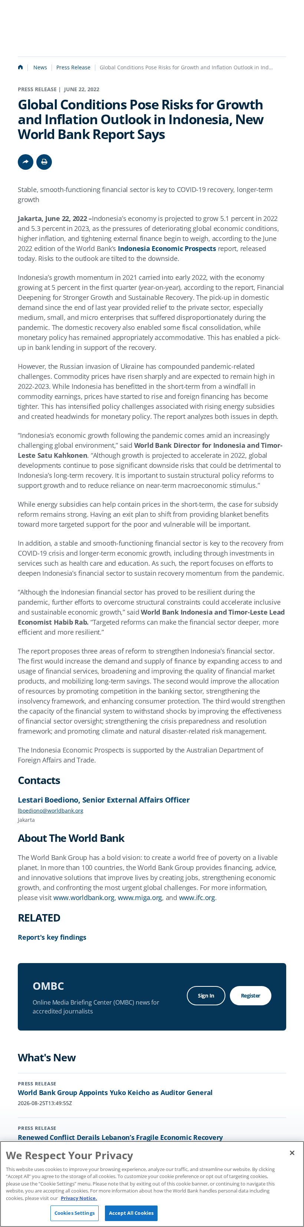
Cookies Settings (74, 1213)
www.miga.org (140, 897)
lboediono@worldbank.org (50, 810)
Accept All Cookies (131, 1213)
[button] (44, 162)
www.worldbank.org (84, 897)
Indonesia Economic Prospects (167, 248)
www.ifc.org (197, 897)
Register (250, 995)
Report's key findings (52, 937)
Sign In (206, 995)
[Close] (292, 1153)
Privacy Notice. (79, 1198)
